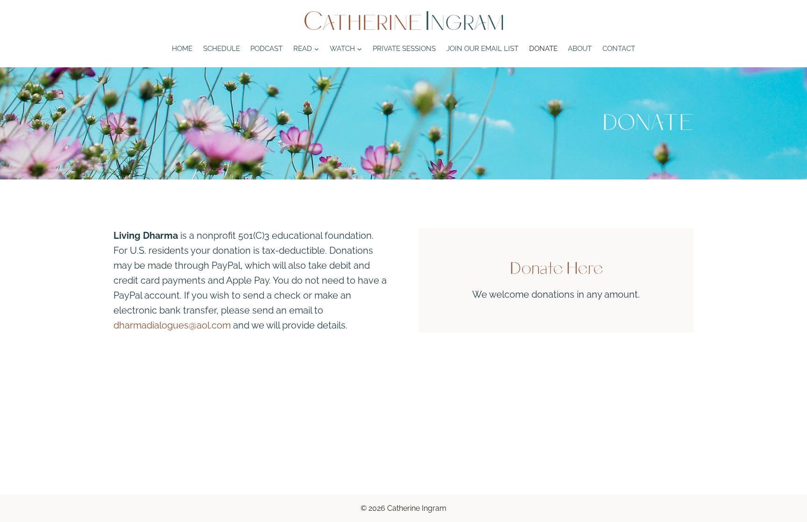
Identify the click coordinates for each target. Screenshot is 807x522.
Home (182, 48)
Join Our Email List (482, 48)
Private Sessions (404, 48)
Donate (543, 48)
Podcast (266, 48)
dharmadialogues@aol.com (172, 325)
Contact (618, 48)
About (580, 48)
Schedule (221, 48)
